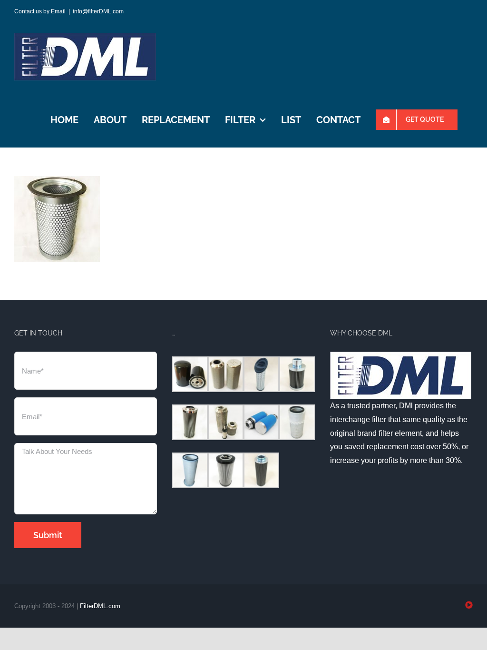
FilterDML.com (100, 606)
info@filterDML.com (98, 11)
